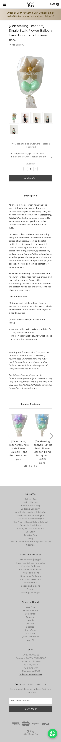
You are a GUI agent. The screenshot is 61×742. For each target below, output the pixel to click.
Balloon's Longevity (30, 509)
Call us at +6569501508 (30, 674)
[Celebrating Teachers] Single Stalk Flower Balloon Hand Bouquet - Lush (19, 448)
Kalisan (30, 623)
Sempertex (30, 613)
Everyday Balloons (30, 566)
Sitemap (30, 545)
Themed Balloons (30, 572)
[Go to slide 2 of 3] (51, 436)
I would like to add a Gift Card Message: (30, 145)
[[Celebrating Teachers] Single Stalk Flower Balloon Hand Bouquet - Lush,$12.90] (18, 425)
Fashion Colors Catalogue (30, 515)
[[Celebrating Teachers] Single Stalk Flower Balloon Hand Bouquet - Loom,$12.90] (42, 425)
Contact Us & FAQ (30, 505)
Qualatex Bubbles (31, 636)
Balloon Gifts (30, 582)
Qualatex (30, 627)
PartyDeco (30, 630)
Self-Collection (30, 502)
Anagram (30, 617)
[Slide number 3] (35, 466)
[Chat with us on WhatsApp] (52, 733)
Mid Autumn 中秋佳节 (30, 559)
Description (30, 195)
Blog (30, 538)
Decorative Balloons (30, 576)
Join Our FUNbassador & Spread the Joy (30, 541)
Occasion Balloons (30, 586)
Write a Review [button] (17, 44)
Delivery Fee (30, 499)
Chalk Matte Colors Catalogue (30, 512)
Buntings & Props (30, 592)
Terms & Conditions (30, 525)
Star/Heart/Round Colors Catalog (30, 522)
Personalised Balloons (30, 569)
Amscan (30, 633)
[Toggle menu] (4, 4)
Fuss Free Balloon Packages (30, 563)
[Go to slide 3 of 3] (9, 436)
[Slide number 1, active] (25, 466)
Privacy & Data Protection (30, 528)
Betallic (30, 620)
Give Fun (30, 607)
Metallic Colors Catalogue (31, 518)
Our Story (30, 531)
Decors (30, 589)
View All (30, 640)
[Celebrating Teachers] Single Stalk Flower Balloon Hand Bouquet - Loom (42, 450)
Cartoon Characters (30, 579)
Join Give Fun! (30, 535)
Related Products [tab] (30, 404)
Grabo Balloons (30, 610)
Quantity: (30, 163)
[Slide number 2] (30, 466)
